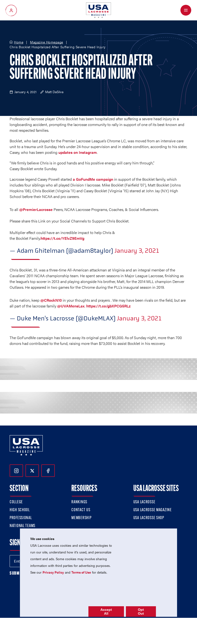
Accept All (106, 611)
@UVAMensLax (71, 306)
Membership (81, 518)
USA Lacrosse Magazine (152, 510)
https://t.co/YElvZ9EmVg (62, 238)
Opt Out (141, 611)
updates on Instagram (77, 152)
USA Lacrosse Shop (148, 518)
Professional (21, 518)
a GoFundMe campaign (93, 179)
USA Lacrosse (144, 502)
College (16, 502)
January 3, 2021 (137, 250)
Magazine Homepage (46, 42)
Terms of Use (81, 572)
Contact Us (80, 510)
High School (20, 510)
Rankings (79, 502)
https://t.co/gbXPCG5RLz (108, 306)
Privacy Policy (53, 572)
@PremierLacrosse (36, 209)
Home (18, 42)
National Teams (22, 526)
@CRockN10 (51, 300)
